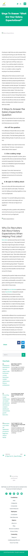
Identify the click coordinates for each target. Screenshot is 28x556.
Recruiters (4, 240)
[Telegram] (22, 494)
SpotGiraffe (8, 291)
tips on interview (12, 289)
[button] (25, 4)
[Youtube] (18, 494)
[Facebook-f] (6, 494)
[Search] (23, 355)
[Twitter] (14, 494)
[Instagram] (10, 494)
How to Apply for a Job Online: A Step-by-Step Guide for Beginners (18, 424)
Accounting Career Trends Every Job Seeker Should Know (17, 395)
